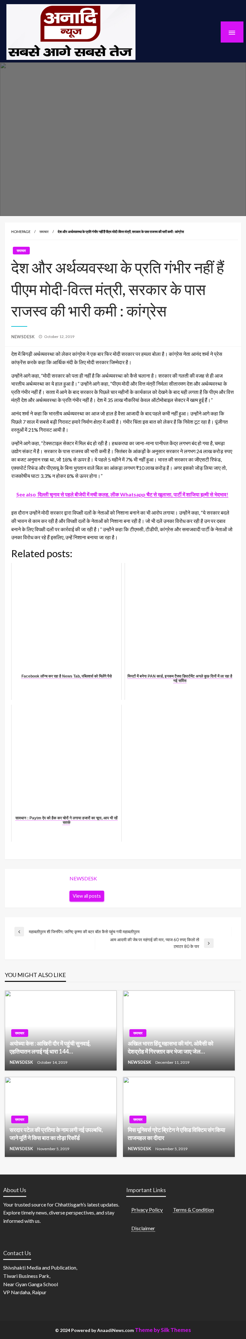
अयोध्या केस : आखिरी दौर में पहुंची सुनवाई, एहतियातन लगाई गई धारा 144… (50, 1047)
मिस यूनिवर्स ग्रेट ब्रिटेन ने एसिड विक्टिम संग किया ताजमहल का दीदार (176, 1133)
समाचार (44, 231)
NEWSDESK (23, 336)
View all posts (87, 896)
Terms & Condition (193, 1210)
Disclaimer (143, 1228)
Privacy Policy (147, 1210)
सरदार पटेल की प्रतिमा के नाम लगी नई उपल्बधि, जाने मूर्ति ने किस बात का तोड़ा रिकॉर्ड (56, 1133)
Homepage (20, 231)
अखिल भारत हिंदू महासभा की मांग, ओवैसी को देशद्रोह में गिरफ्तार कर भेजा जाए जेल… (170, 1047)
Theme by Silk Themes (163, 1330)
